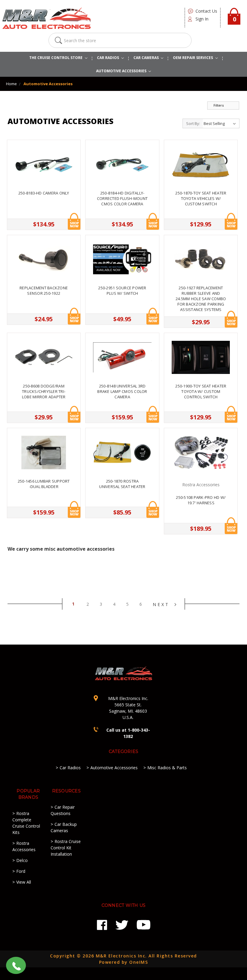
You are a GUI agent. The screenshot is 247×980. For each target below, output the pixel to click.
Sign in (201, 19)
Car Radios (70, 767)
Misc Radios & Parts (167, 767)
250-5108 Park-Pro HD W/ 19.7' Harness (201, 500)
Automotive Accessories (48, 83)
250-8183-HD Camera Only (43, 193)
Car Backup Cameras (64, 827)
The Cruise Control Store (56, 57)
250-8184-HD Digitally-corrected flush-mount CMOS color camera (122, 198)
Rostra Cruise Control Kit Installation (66, 847)
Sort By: (193, 123)
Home (11, 83)
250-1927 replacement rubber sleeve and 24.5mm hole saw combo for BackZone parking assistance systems (201, 298)
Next (162, 604)
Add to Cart (74, 221)
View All (23, 882)
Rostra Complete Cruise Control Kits (26, 822)
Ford (20, 871)
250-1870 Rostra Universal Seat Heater (122, 483)
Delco (22, 860)
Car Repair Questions (63, 810)
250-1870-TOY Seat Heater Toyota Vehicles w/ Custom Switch (200, 198)
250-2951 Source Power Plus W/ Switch (122, 290)
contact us (206, 11)
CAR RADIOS (108, 57)
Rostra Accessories (24, 846)
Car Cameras (146, 57)
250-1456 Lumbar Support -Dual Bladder (44, 483)
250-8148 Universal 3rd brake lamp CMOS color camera (122, 391)
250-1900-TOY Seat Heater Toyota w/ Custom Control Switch (200, 391)
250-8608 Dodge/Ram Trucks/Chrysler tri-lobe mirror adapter (44, 391)
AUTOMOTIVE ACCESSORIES (121, 70)
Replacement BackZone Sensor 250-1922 (44, 290)
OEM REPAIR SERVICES (193, 57)
